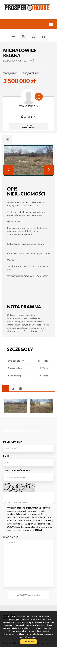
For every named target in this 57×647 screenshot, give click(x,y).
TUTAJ (38, 530)
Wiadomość (10, 537)
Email (6, 456)
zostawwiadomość (28, 126)
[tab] (7, 139)
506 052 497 (29, 116)
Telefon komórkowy (16, 470)
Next (49, 170)
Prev (8, 170)
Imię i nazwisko (12, 441)
